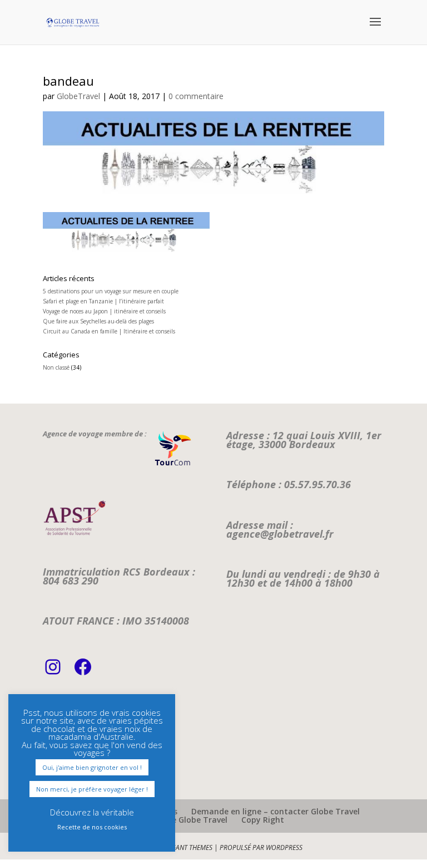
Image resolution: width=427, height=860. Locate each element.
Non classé (56, 367)
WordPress (284, 847)
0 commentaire (196, 96)
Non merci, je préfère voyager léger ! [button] (92, 789)
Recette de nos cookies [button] (92, 827)
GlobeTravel (78, 96)
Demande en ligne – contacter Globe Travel (275, 811)
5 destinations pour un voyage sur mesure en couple (110, 291)
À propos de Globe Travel (178, 819)
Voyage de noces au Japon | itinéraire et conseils (104, 311)
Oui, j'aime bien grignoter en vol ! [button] (92, 767)
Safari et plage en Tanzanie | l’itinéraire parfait (103, 301)
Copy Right (262, 819)
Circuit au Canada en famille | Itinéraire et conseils (109, 331)
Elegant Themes (186, 847)
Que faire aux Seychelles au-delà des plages (98, 321)
